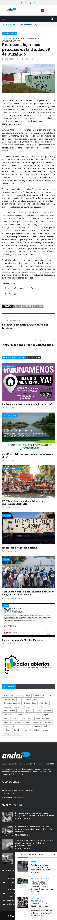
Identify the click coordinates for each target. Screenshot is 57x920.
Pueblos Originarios (32, 726)
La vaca (10, 897)
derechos (27, 306)
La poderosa (12, 893)
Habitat (27, 707)
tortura (45, 730)
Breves (6, 606)
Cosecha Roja (12, 889)
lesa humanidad (33, 714)
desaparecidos (30, 703)
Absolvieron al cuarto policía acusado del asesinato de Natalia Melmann (41, 869)
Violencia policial (9, 366)
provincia (16, 726)
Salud (15, 416)
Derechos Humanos (12, 703)
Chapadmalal (39, 695)
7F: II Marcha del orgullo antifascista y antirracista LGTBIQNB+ (23, 502)
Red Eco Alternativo (14, 904)
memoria (7, 722)
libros (6, 718)
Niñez (27, 722)
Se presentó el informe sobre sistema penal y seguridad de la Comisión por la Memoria (33, 829)
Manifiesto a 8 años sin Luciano (19, 547)
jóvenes (47, 710)
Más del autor (33, 358)
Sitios (36, 730)
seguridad (26, 730)
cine (49, 695)
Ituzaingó (38, 306)
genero (18, 707)
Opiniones (7, 416)
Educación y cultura (42, 879)
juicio (21, 710)
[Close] (54, 854)
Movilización (15, 468)
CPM (32, 898)
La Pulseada (12, 882)
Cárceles (6, 33)
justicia (38, 710)
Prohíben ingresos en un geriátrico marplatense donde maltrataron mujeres (34, 814)
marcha (15, 718)
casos (27, 695)
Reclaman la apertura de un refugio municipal (27, 404)
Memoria (36, 898)
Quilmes (46, 726)
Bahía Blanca (16, 695)
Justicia (13, 33)
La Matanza (8, 714)
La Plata (20, 714)
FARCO (9, 886)
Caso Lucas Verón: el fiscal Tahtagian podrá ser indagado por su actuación (28, 593)
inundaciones (9, 710)
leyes (46, 714)
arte (5, 695)
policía (6, 726)
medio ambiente (42, 718)
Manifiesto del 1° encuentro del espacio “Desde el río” (27, 455)
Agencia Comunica (14, 900)
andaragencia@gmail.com (14, 797)
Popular (18, 805)
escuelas (7, 707)
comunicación (9, 699)
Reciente (6, 805)
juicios (28, 710)
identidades (39, 707)
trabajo (7, 734)
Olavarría (37, 722)
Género (6, 468)
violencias (17, 734)
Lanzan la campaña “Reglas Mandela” (22, 640)
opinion (48, 722)
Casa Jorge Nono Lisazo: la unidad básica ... (29, 344)
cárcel (17, 306)
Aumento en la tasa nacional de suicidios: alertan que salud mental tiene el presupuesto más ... (34, 843)
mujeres (18, 722)
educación (44, 703)
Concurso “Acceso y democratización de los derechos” (42, 887)
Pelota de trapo (13, 878)
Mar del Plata (27, 718)
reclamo (7, 730)
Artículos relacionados (14, 358)
